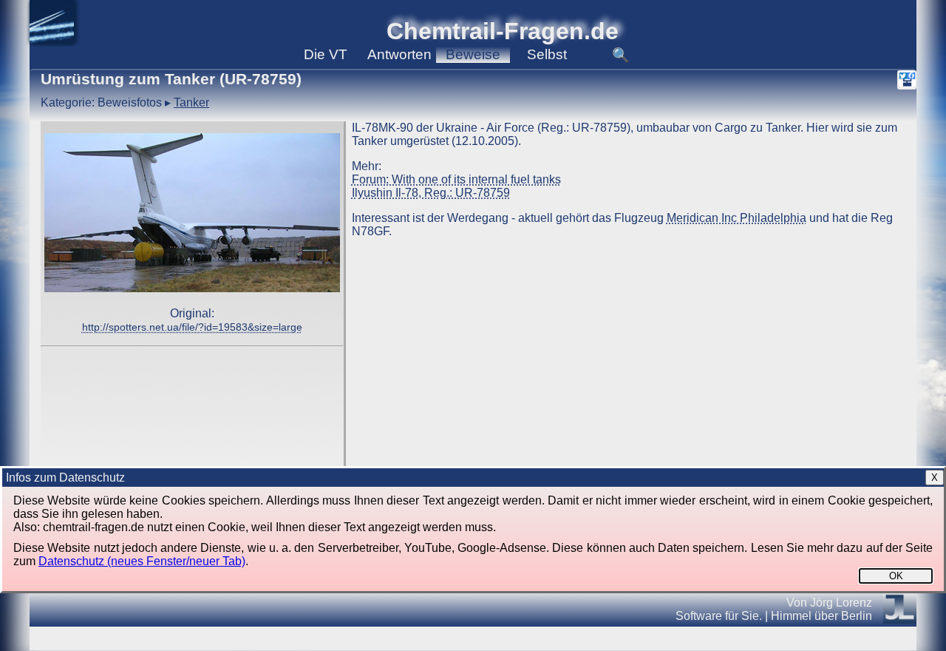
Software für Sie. (719, 616)
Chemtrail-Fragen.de (503, 31)
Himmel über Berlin (821, 616)
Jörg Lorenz (841, 602)
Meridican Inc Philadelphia (736, 218)
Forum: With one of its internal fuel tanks (456, 179)
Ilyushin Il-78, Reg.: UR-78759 (431, 192)
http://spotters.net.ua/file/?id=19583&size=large (192, 327)
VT (325, 54)
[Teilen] (906, 80)
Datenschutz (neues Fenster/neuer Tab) (141, 561)
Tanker (191, 102)
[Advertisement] (192, 404)
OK (896, 575)
